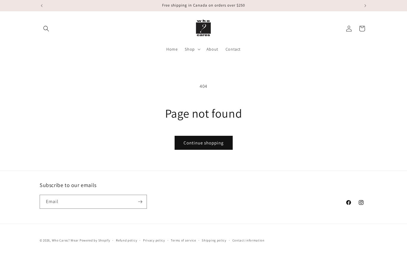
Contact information (248, 240)
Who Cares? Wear (65, 240)
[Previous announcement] (41, 5)
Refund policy (126, 240)
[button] (46, 28)
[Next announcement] (365, 5)
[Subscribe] (140, 202)
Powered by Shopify (95, 240)
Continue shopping (204, 143)
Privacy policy (154, 240)
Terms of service (183, 240)
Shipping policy (214, 240)
